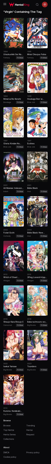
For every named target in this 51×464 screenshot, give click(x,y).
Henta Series (9, 434)
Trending (30, 425)
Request (30, 434)
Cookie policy (9, 457)
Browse (6, 425)
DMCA (6, 452)
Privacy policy (33, 452)
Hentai (29, 430)
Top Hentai (8, 430)
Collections (8, 439)
